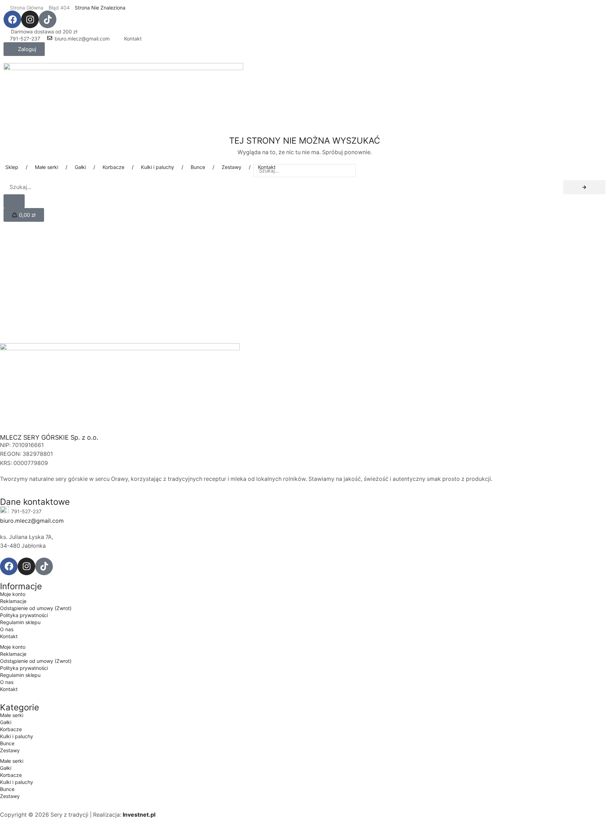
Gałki (5, 722)
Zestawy (10, 750)
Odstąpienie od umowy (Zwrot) (36, 608)
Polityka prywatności (24, 615)
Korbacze (11, 729)
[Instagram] (30, 19)
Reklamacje (13, 601)
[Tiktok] (47, 19)
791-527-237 (25, 39)
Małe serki (11, 715)
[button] (24, 49)
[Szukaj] (584, 187)
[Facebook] (12, 19)
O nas (6, 629)
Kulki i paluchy (16, 736)
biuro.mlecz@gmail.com (82, 39)
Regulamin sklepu (20, 622)
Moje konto (12, 594)
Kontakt (133, 39)
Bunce (7, 743)
